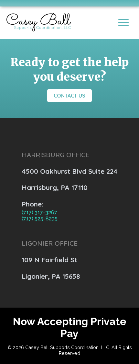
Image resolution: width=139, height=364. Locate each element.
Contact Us (69, 95)
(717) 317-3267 (39, 212)
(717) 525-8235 (40, 219)
